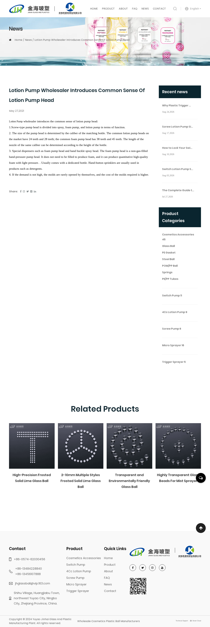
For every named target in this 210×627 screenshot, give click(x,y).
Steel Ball (168, 259)
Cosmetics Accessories (178, 237)
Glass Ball (168, 246)
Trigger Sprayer (174, 362)
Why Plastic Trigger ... (176, 105)
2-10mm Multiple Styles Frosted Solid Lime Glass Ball (81, 481)
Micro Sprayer (173, 345)
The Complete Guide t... (178, 190)
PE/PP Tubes (170, 279)
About (123, 9)
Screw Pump (171, 329)
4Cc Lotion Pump (174, 312)
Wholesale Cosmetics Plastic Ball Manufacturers (108, 621)
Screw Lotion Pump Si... (177, 127)
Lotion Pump (16, 121)
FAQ (134, 9)
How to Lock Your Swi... (177, 148)
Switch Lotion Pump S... (177, 169)
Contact (159, 9)
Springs (167, 272)
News (145, 9)
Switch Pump (172, 295)
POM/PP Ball (170, 266)
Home (94, 9)
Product (108, 9)
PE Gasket (169, 252)
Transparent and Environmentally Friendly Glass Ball (129, 481)
